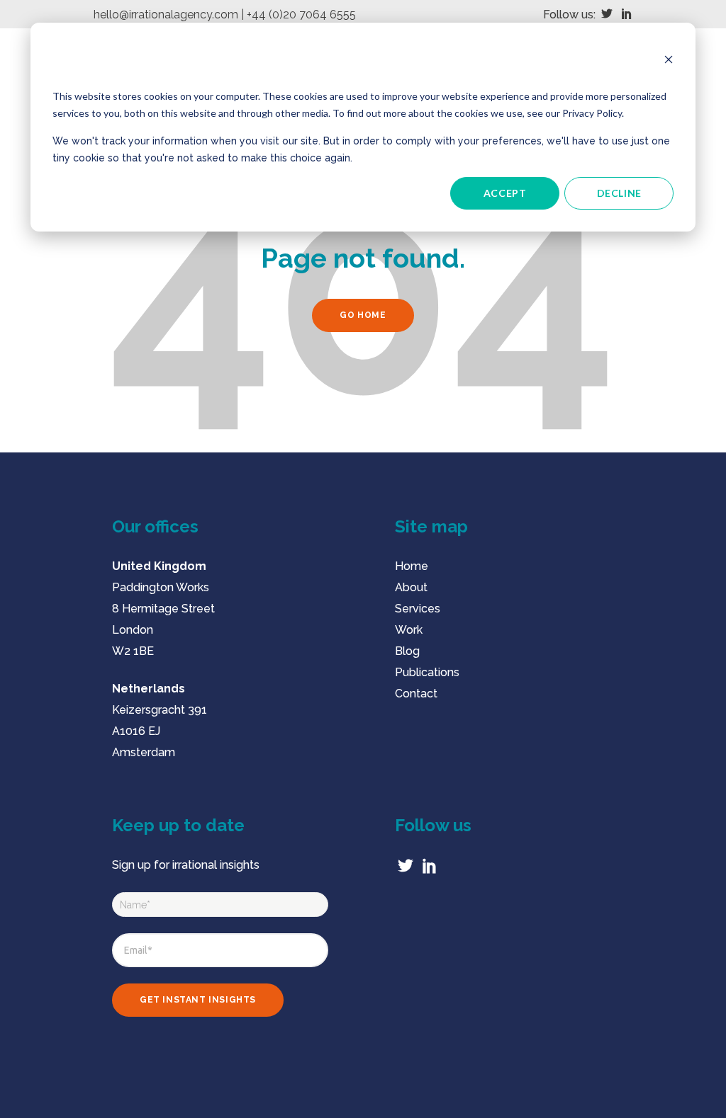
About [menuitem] (411, 587)
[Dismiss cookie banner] (669, 61)
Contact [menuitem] (416, 693)
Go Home (363, 315)
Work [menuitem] (409, 630)
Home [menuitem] (411, 566)
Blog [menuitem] (407, 651)
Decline (619, 193)
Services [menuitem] (417, 608)
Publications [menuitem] (427, 672)
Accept (505, 193)
